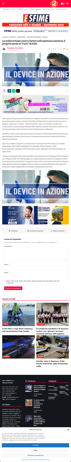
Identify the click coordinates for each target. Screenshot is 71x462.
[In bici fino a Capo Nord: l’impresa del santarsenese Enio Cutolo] (18, 314)
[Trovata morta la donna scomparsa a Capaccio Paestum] (28, 402)
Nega (35, 450)
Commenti (14, 231)
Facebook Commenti (36, 231)
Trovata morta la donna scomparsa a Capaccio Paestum (39, 403)
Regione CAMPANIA (64, 387)
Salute (45, 37)
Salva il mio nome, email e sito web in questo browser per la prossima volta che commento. (33, 282)
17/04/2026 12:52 (12, 50)
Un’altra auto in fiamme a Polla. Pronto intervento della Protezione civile (52, 363)
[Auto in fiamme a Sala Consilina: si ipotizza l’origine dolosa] (28, 388)
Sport (6, 324)
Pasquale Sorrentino (15, 48)
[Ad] (35, 23)
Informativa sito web (44, 459)
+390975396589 (10, 399)
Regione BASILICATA (64, 392)
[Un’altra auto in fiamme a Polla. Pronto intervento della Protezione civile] (52, 347)
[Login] (67, 3)
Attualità (12, 37)
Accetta (35, 445)
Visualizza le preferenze (35, 455)
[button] (68, 430)
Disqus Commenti (58, 231)
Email (6, 272)
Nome (6, 264)
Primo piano (21, 37)
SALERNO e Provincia (34, 37)
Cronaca (6, 356)
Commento (8, 246)
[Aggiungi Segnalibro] (67, 91)
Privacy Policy (25, 459)
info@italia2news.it (12, 397)
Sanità (5, 37)
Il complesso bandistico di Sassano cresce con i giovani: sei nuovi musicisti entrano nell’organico (52, 331)
